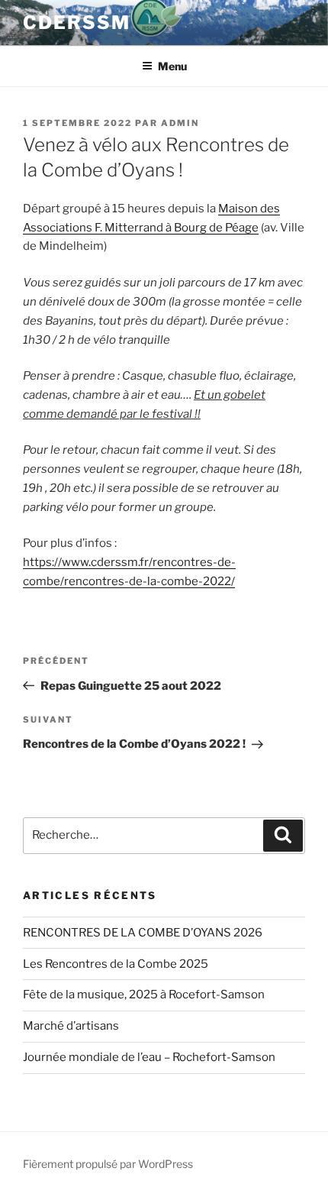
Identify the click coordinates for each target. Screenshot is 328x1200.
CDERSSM (76, 22)
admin (180, 123)
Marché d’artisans (71, 1026)
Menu (172, 66)
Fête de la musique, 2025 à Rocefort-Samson (144, 994)
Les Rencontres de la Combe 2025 (115, 964)
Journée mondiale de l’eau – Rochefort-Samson (149, 1057)
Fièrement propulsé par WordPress (108, 1163)
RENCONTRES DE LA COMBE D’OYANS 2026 (142, 933)
